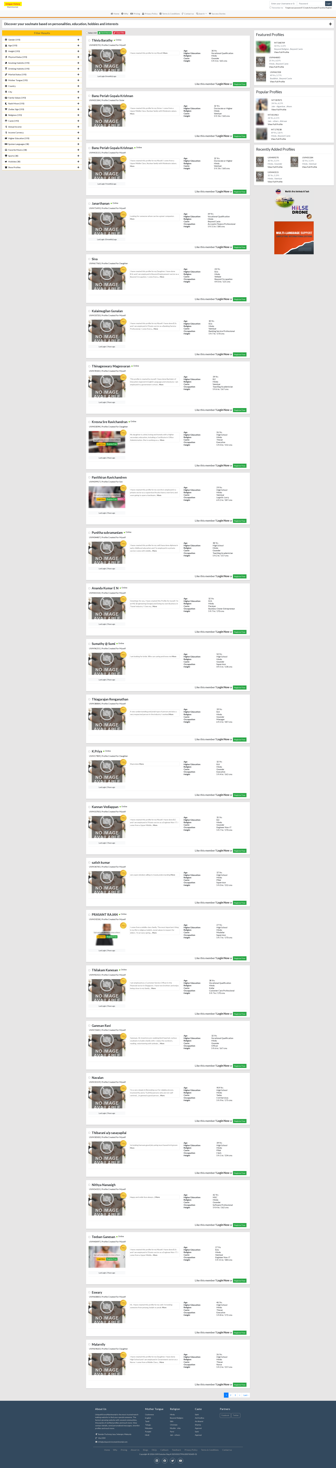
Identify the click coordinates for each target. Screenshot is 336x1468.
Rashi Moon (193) (16, 103)
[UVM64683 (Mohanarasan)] (260, 61)
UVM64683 (274, 57)
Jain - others (175, 1435)
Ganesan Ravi (101, 1025)
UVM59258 (94, 919)
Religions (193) (15, 115)
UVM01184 (94, 100)
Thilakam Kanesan (105, 970)
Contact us (189, 13)
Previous (89, 497)
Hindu (172, 1414)
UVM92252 (94, 975)
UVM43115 (94, 152)
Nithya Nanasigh (104, 1185)
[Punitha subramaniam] (106, 553)
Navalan (97, 1077)
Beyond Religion (176, 1418)
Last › (245, 1395)
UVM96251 (94, 648)
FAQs (154, 1450)
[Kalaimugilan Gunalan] (106, 331)
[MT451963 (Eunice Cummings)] (260, 119)
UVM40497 (94, 1241)
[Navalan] (106, 1097)
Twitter (236, 1415)
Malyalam (149, 1428)
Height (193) (14, 51)
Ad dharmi (199, 1421)
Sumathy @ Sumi (103, 644)
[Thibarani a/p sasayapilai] (106, 1152)
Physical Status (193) (17, 57)
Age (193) (12, 45)
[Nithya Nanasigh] (106, 1204)
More (165, 53)
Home (116, 13)
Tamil (147, 1421)
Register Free (239, 84)
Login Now (101, 444)
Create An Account (310, 8)
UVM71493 (94, 208)
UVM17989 (94, 756)
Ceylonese (149, 1414)
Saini (197, 1414)
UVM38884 (94, 703)
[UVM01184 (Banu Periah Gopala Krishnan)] (294, 161)
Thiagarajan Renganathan (110, 699)
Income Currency (16, 132)
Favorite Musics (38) (17, 150)
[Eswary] (106, 1312)
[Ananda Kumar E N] (106, 608)
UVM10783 (94, 811)
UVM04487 (94, 537)
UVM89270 (94, 45)
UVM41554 (94, 593)
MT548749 (279, 42)
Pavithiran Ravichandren (109, 477)
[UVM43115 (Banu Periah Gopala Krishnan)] (260, 176)
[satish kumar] (106, 882)
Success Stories (218, 13)
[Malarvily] (106, 1364)
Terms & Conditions (171, 13)
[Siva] (106, 279)
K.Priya (97, 751)
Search (202, 13)
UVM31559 (94, 1082)
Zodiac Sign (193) (16, 109)
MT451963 (273, 114)
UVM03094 (94, 426)
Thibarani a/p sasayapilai (109, 1133)
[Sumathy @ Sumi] (106, 664)
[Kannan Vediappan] (106, 827)
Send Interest (106, 33)
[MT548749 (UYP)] (263, 46)
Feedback (176, 1450)
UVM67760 (94, 263)
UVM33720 (94, 315)
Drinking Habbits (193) (18, 68)
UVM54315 (94, 1189)
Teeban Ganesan (103, 1237)
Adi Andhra (199, 1418)
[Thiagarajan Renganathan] (106, 719)
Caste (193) (13, 121)
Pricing (137, 13)
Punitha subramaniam (107, 532)
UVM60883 (94, 1296)
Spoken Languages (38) (18, 144)
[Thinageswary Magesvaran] (106, 386)
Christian (173, 1425)
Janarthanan (100, 203)
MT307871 (276, 100)
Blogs (145, 1450)
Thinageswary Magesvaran (111, 366)
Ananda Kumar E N (105, 588)
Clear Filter (120, 33)
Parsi (172, 1431)
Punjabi (148, 1431)
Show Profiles (14, 167)
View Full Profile (281, 52)
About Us (135, 1450)
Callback (164, 1450)
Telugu (148, 1425)
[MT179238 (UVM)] (261, 133)
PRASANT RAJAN (105, 914)
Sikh (171, 1421)
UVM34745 (94, 866)
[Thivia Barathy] (106, 60)
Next (124, 497)
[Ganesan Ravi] (106, 1045)
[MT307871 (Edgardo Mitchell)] (261, 104)
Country (12, 86)
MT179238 (276, 129)
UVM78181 (94, 371)
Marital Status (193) (17, 74)
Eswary (97, 1292)
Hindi (147, 1435)
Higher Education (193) (18, 138)
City (10, 91)
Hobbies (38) (14, 161)
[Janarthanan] (106, 224)
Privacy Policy (151, 13)
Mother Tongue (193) (18, 80)
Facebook (225, 1415)
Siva (95, 259)
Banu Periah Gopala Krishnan (112, 96)
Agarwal (198, 1428)
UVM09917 (94, 481)
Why (126, 13)
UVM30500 (94, 1137)
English (148, 1418)
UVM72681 (94, 1030)
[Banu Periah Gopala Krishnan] (106, 116)
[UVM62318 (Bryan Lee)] (261, 76)
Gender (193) (14, 39)
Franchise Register (325, 8)
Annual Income (15, 126)
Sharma (198, 1425)
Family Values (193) (17, 97)
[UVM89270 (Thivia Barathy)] (260, 161)
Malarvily (98, 1344)
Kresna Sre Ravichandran (109, 422)
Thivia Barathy (102, 40)
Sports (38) (13, 155)
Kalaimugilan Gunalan (107, 311)
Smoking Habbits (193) (18, 63)
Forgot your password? (293, 8)
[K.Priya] (106, 771)
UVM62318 (275, 72)
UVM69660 (94, 1348)
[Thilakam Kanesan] (106, 990)
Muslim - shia (175, 1428)
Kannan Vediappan (105, 807)
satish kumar (101, 862)
